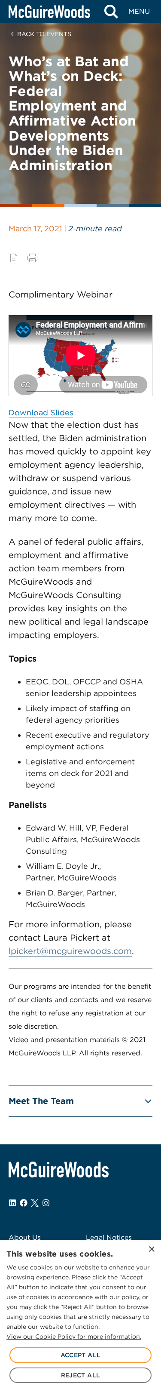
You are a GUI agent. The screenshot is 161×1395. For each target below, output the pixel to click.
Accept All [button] (81, 1355)
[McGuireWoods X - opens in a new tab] (35, 1203)
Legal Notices (109, 1237)
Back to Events (44, 34)
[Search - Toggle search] (111, 11)
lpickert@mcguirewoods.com (70, 951)
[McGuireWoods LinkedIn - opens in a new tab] (12, 1203)
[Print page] (32, 258)
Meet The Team (41, 1101)
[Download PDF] (14, 258)
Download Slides (41, 412)
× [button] (151, 1249)
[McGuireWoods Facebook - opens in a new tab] (23, 1203)
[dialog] (80, 1317)
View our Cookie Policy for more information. (73, 1336)
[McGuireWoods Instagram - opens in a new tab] (46, 1203)
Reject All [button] (80, 1375)
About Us (25, 1237)
